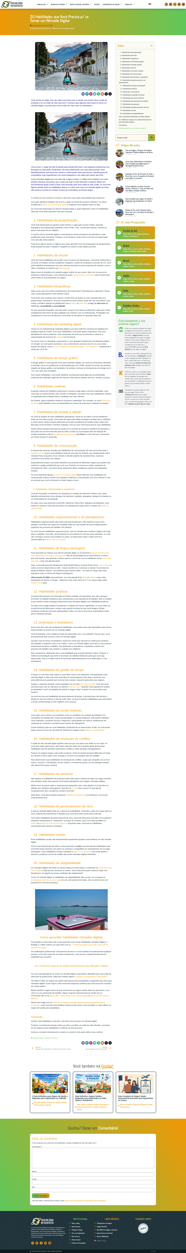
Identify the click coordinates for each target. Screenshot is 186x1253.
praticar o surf (74, 687)
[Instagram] (166, 4)
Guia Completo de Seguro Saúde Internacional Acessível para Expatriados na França (135, 1098)
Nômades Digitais (69, 28)
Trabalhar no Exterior (51, 1038)
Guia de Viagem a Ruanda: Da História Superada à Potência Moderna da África (139, 151)
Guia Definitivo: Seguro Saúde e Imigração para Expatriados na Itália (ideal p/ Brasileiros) (90, 1098)
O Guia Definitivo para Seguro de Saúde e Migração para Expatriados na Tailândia (50, 1097)
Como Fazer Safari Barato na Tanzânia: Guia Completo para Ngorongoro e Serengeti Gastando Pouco (138, 163)
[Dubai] (119, 248)
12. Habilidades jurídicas (128, 89)
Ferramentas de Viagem (111, 4)
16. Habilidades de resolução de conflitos (133, 101)
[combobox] (132, 137)
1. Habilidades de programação (130, 52)
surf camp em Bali (87, 684)
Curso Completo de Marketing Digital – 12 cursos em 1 (76, 347)
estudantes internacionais (64, 434)
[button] (83, 94)
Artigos (97, 4)
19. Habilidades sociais (127, 110)
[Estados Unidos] (119, 307)
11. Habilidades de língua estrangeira (132, 86)
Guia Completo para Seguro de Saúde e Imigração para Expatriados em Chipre (138, 199)
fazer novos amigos (82, 852)
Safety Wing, (65, 996)
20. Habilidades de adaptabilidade (131, 113)
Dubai (126, 245)
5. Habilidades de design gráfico (130, 65)
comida (75, 788)
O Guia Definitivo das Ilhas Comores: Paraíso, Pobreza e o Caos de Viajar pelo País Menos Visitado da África (139, 188)
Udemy (73, 303)
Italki (85, 577)
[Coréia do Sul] (119, 233)
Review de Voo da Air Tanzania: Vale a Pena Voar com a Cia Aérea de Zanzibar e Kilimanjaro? (139, 212)
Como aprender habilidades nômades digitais (134, 117)
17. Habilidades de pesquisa (129, 104)
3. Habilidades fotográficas (129, 58)
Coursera (95, 730)
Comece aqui (41, 4)
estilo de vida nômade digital (55, 205)
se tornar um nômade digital (65, 475)
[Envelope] (183, 4)
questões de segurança (75, 795)
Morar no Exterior (58, 4)
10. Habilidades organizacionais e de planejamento (132, 81)
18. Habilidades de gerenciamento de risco (134, 107)
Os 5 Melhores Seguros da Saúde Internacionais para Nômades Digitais (135, 121)
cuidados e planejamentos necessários (91, 977)
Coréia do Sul (130, 230)
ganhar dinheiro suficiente (83, 275)
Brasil (126, 260)
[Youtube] (170, 4)
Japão (126, 275)
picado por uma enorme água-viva (54, 823)
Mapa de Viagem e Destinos (79, 4)
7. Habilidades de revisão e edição (131, 71)
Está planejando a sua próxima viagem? (132, 128)
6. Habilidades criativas (127, 68)
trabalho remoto (37, 453)
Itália (78, 1104)
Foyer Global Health (79, 996)
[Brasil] (119, 262)
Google (59, 337)
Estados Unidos (131, 305)
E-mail (34, 1179)
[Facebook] (179, 4)
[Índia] (119, 292)
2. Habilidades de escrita (128, 55)
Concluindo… (123, 125)
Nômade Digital (38, 1038)
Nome (34, 1171)
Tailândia (48, 1105)
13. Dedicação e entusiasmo (129, 92)
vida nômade (64, 268)
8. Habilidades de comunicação (130, 74)
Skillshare (83, 303)
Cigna (52, 996)
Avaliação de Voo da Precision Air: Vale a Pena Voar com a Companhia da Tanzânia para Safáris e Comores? (139, 175)
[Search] (151, 137)
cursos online (104, 565)
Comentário (37, 1147)
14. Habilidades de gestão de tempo (132, 95)
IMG (57, 996)
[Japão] (119, 277)
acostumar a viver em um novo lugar (46, 880)
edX (102, 730)
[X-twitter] (175, 4)
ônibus (34, 823)
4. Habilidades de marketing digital (131, 62)
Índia (125, 290)
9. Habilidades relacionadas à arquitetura (133, 77)
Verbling (93, 577)
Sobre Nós (128, 4)
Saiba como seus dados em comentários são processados (85, 1201)
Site (33, 1187)
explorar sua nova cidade (55, 539)
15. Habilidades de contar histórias (131, 98)
